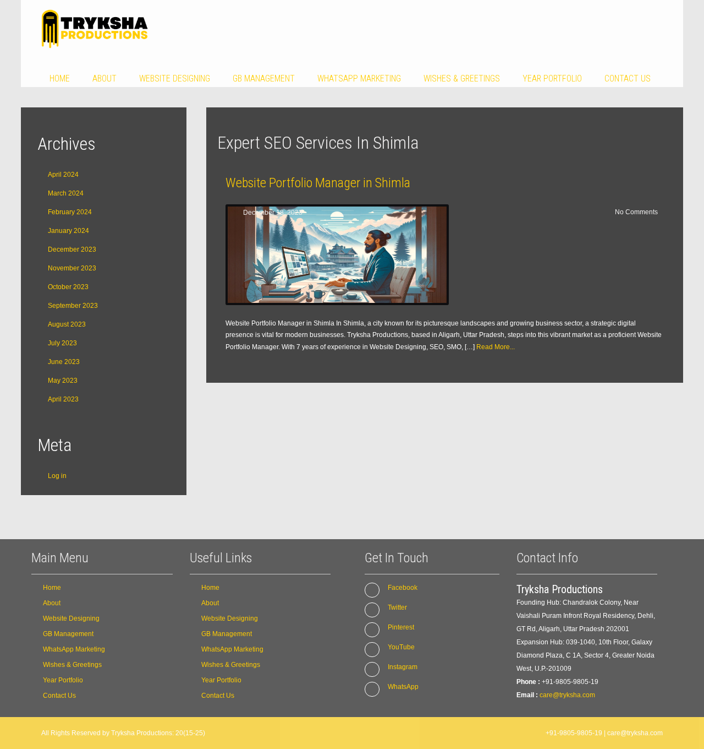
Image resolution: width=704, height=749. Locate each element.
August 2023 (67, 324)
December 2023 (72, 249)
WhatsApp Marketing (359, 78)
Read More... (495, 347)
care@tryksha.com (567, 695)
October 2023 (68, 287)
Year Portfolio (552, 78)
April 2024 (63, 174)
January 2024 (68, 231)
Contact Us (627, 78)
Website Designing (174, 78)
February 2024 (70, 212)
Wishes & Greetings (462, 78)
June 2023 (64, 362)
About (104, 78)
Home (60, 78)
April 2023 (63, 399)
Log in (57, 476)
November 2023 (72, 268)
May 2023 (63, 380)
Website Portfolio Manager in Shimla (318, 183)
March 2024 (66, 193)
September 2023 (73, 306)
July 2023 (62, 343)
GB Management (264, 78)
